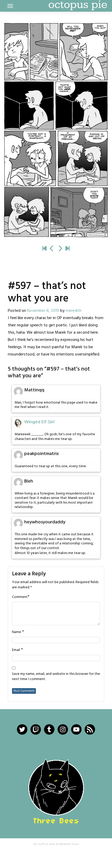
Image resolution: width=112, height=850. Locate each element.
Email (16, 650)
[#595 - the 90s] (52, 249)
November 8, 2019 (43, 310)
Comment (20, 597)
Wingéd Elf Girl (39, 422)
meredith (74, 310)
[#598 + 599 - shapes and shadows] (56, 130)
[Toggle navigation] (10, 6)
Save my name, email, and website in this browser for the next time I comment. (56, 676)
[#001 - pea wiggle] (44, 249)
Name (16, 632)
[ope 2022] (67, 249)
